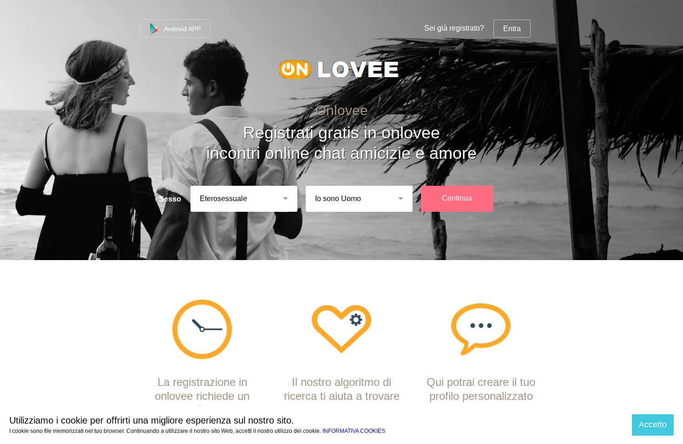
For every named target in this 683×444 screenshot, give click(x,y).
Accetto (653, 424)
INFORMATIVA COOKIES (353, 431)
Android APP (181, 29)
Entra (512, 29)
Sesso (170, 199)
